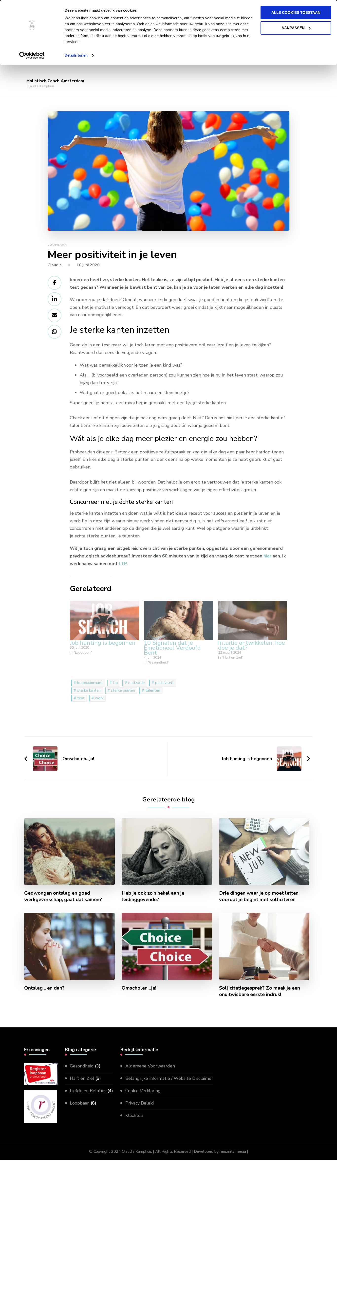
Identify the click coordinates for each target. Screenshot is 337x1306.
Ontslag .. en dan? (44, 988)
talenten (152, 690)
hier (267, 556)
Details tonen (76, 55)
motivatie (136, 682)
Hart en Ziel (82, 1078)
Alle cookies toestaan (295, 12)
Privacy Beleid (139, 1103)
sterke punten (123, 690)
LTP (123, 564)
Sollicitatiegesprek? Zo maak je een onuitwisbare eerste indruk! (259, 991)
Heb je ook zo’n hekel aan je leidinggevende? (153, 896)
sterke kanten (89, 690)
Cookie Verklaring (143, 1091)
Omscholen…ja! (139, 988)
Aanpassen (293, 28)
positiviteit (164, 682)
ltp (115, 682)
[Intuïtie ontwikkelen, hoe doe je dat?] (252, 620)
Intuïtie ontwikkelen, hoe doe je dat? (251, 645)
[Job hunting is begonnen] (104, 620)
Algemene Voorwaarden (150, 1066)
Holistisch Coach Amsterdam (55, 81)
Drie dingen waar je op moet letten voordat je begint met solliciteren (259, 896)
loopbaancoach (90, 682)
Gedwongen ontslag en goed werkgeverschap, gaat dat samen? (63, 896)
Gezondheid (82, 1066)
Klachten (134, 1115)
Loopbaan (57, 245)
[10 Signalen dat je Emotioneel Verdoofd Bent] (178, 620)
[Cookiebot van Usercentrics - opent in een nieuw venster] (32, 55)
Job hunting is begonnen (102, 643)
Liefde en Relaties (88, 1091)
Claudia (55, 265)
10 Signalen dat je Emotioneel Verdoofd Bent (172, 648)
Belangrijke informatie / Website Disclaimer (169, 1078)
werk (99, 698)
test (81, 698)
